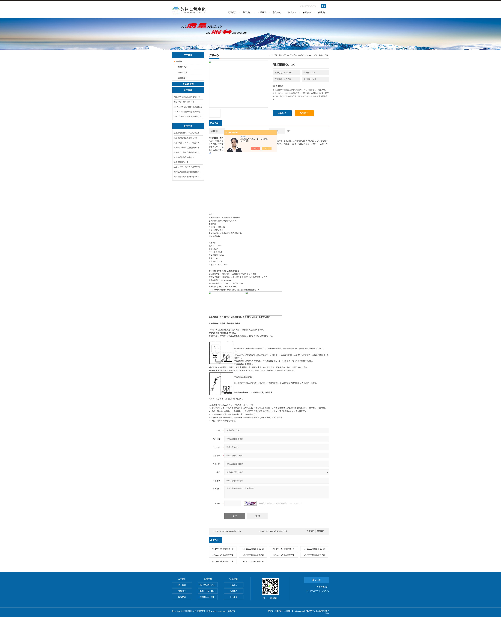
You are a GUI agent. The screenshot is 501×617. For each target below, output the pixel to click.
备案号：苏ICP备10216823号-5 (280, 611)
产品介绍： (215, 123)
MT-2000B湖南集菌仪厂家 (276, 531)
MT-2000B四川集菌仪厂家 (222, 555)
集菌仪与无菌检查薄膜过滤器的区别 (188, 152)
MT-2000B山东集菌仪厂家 (222, 561)
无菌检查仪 (182, 78)
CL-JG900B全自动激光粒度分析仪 (188, 107)
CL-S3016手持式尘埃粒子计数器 (208, 585)
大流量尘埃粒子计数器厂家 (208, 597)
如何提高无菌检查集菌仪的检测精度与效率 (188, 172)
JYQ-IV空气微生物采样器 (184, 102)
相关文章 (188, 126)
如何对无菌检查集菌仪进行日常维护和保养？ (188, 177)
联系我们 (322, 12)
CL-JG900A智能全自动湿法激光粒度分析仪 (188, 112)
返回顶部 (310, 531)
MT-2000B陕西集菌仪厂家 (253, 549)
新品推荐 (188, 90)
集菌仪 (179, 61)
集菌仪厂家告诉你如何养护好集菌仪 (188, 148)
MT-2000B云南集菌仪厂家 (283, 549)
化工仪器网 (320, 611)
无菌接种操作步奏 (181, 162)
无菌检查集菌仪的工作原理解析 (186, 133)
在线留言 (307, 12)
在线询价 (282, 113)
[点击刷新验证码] (250, 503)
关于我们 (247, 12)
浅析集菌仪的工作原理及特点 (186, 138)
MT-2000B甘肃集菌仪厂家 (222, 549)
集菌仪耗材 (182, 67)
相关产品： (215, 540)
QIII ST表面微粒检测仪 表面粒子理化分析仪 (188, 97)
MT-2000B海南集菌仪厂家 (253, 555)
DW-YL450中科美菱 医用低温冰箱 (188, 116)
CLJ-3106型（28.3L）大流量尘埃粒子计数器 (208, 591)
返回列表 (320, 531)
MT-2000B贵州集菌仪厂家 (314, 549)
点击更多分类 (188, 84)
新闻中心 (277, 12)
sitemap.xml (300, 611)
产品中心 (292, 55)
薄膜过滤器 (182, 72)
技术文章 (292, 12)
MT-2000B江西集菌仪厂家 (253, 561)
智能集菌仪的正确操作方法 (185, 157)
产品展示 (262, 12)
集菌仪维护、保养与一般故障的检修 (188, 143)
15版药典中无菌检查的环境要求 (187, 167)
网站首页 (232, 12)
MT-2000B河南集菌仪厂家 (230, 531)
